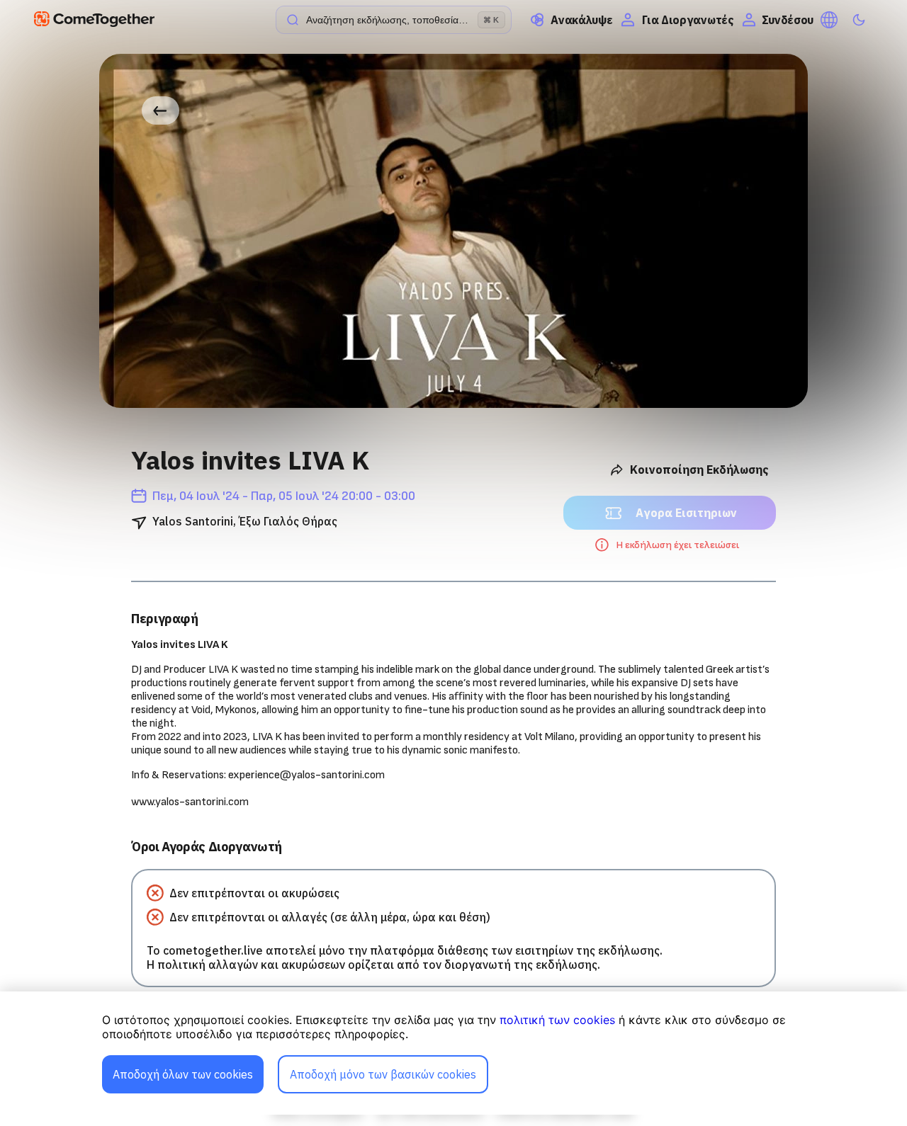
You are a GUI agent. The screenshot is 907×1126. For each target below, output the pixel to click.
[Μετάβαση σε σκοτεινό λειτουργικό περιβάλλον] (859, 20)
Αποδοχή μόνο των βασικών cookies (383, 1074)
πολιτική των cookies (557, 1020)
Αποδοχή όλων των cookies (183, 1074)
